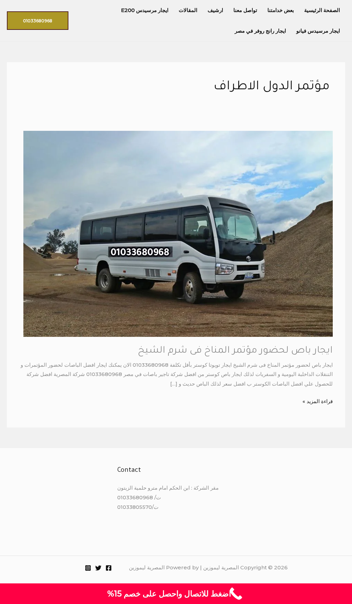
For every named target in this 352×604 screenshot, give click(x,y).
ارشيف (215, 10)
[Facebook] (109, 568)
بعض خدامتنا (280, 10)
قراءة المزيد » (317, 400)
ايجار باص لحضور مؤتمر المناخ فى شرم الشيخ (235, 351)
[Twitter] (98, 568)
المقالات (188, 10)
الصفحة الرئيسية (322, 10)
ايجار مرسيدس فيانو (318, 30)
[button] (37, 20)
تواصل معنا (245, 10)
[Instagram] (88, 568)
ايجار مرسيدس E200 (144, 10)
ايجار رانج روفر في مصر (260, 30)
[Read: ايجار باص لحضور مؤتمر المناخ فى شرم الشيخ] (178, 233)
